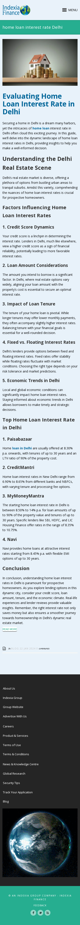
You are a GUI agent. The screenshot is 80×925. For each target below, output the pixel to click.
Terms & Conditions (16, 754)
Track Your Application (18, 792)
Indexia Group (12, 698)
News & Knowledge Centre (21, 764)
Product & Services (15, 736)
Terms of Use (12, 745)
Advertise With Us (15, 716)
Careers (8, 726)
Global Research (14, 774)
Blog (15, 648)
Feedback (40, 905)
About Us (9, 688)
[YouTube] (47, 913)
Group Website (13, 707)
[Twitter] (40, 913)
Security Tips (11, 783)
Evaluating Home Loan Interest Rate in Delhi (38, 103)
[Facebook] (33, 913)
